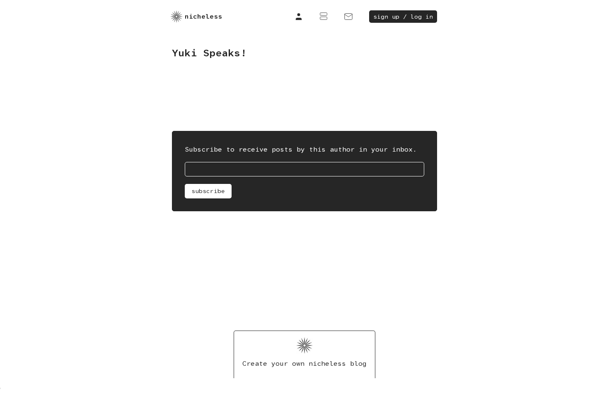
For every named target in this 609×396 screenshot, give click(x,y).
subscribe (208, 191)
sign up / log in (403, 16)
